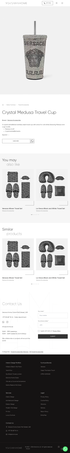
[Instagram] (7, 322)
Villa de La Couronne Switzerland (15, 381)
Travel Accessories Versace (19, 352)
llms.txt (28, 448)
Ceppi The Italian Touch (48, 370)
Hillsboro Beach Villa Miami (14, 366)
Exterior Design (10, 404)
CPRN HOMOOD (45, 374)
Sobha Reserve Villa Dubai (13, 385)
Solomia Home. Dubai (12, 377)
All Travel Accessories (36, 352)
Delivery (43, 408)
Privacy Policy (57, 331)
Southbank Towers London (14, 374)
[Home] (3, 104)
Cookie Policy (45, 400)
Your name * (41, 311)
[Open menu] (62, 3)
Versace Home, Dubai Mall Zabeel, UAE (15, 312)
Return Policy (44, 411)
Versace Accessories (14, 120)
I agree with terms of (46, 331)
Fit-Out (8, 411)
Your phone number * (43, 321)
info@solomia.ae (7, 327)
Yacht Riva (9, 370)
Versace (43, 366)
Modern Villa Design (11, 408)
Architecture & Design (12, 400)
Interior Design (10, 397)
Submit (52, 336)
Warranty (43, 404)
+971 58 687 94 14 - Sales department (14, 317)
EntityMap (43, 415)
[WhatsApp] (3, 322)
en (56, 3)
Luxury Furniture (10, 415)
